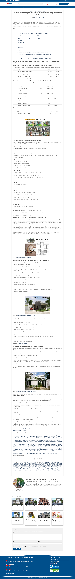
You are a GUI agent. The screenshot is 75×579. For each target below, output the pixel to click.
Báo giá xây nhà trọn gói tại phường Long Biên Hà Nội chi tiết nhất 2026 (17, 506)
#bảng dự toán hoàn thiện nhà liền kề (33, 435)
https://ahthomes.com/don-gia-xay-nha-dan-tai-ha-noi (26, 391)
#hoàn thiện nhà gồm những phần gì (33, 445)
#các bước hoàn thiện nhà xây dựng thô (28, 440)
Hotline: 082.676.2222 (10, 564)
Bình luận (15, 532)
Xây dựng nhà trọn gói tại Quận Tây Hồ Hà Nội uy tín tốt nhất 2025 (17, 520)
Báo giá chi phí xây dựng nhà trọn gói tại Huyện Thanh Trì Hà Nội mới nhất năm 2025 (31, 521)
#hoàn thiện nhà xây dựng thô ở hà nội (21, 446)
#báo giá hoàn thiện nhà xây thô (24, 436)
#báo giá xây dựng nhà (41, 437)
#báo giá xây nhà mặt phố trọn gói (24, 439)
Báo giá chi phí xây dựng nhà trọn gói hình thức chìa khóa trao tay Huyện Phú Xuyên (33, 33)
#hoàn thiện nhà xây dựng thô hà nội (55, 469)
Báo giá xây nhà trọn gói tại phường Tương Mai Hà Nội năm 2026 (31, 506)
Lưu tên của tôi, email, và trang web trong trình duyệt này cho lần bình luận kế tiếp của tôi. (31, 546)
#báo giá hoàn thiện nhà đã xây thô (30, 463)
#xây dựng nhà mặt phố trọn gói (20, 450)
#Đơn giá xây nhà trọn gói (32, 444)
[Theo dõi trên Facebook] (64, 0)
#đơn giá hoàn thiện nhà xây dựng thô (44, 442)
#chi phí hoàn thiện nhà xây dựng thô (53, 440)
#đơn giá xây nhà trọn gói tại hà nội (43, 444)
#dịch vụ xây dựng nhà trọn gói (31, 442)
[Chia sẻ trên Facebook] (34, 459)
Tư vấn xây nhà (43, 7)
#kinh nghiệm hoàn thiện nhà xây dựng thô (20, 448)
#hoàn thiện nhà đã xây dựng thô (20, 445)
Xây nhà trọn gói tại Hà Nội (40, 11)
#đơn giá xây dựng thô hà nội (22, 444)
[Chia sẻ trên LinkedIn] (41, 459)
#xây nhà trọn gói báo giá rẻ (30, 453)
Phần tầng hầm (21, 42)
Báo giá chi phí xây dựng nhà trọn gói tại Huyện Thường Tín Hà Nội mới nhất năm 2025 (44, 521)
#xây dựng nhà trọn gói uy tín (19, 453)
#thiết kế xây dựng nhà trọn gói (48, 448)
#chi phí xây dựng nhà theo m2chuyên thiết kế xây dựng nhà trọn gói (25, 441)
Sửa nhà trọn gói (22, 7)
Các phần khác (21, 47)
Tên (13, 541)
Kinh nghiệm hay (61, 7)
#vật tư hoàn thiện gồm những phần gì (35, 449)
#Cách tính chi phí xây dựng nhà (41, 440)
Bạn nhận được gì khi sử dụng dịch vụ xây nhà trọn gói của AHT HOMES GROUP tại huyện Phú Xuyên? (32, 58)
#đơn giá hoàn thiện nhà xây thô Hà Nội (25, 468)
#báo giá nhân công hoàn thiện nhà (36, 436)
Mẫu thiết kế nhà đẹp (31, 7)
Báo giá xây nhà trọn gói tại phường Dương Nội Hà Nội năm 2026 (57, 506)
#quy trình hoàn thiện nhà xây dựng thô (35, 448)
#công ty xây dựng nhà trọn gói (20, 442)
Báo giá (37, 7)
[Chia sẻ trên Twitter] (36, 459)
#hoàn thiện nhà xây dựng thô (44, 445)
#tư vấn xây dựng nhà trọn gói (22, 449)
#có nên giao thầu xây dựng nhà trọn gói (45, 441)
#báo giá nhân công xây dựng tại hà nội (25, 464)
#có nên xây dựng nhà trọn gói (33, 467)
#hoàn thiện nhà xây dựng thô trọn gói (35, 446)
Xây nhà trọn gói (15, 7)
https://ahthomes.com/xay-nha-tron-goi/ (24, 257)
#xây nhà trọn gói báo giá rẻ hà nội (41, 453)
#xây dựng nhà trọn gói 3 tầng (31, 450)
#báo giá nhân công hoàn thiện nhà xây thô (50, 436)
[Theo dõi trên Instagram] (65, 0)
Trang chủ (8, 7)
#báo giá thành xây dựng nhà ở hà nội (30, 437)
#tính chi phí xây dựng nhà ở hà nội (39, 471)
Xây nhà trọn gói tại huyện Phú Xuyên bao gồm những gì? (24, 50)
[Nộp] (42, 4)
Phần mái (20, 45)
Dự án (48, 7)
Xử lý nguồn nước (54, 7)
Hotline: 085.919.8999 (10, 568)
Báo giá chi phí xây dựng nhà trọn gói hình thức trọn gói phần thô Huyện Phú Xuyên (33, 35)
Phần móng (20, 40)
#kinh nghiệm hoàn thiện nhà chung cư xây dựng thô (51, 446)
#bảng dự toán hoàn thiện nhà (21, 435)
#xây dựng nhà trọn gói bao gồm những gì (44, 450)
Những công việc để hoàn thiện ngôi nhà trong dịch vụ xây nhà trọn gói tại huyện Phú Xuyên (34, 54)
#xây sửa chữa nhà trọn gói (52, 453)
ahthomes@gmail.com (10, 573)
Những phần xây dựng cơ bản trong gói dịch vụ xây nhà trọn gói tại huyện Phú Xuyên (33, 52)
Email (39, 541)
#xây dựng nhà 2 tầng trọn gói (47, 449)
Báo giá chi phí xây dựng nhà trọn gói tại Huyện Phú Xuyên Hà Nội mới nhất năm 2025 (29, 30)
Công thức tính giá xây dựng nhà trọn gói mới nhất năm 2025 (29, 38)
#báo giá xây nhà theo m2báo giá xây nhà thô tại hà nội (48, 439)
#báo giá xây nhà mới (34, 439)
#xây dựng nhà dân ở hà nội (29, 472)
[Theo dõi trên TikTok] (54, 563)
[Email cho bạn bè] (37, 459)
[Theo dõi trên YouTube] (56, 563)
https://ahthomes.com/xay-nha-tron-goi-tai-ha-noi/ (26, 315)
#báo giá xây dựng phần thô (50, 437)
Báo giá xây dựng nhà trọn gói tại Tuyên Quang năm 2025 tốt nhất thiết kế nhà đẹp (57, 521)
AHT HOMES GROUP (41, 17)
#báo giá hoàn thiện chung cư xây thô (47, 435)
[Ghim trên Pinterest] (39, 459)
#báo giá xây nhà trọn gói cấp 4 (57, 465)
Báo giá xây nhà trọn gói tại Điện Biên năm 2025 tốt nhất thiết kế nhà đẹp (44, 506)
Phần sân (20, 44)
